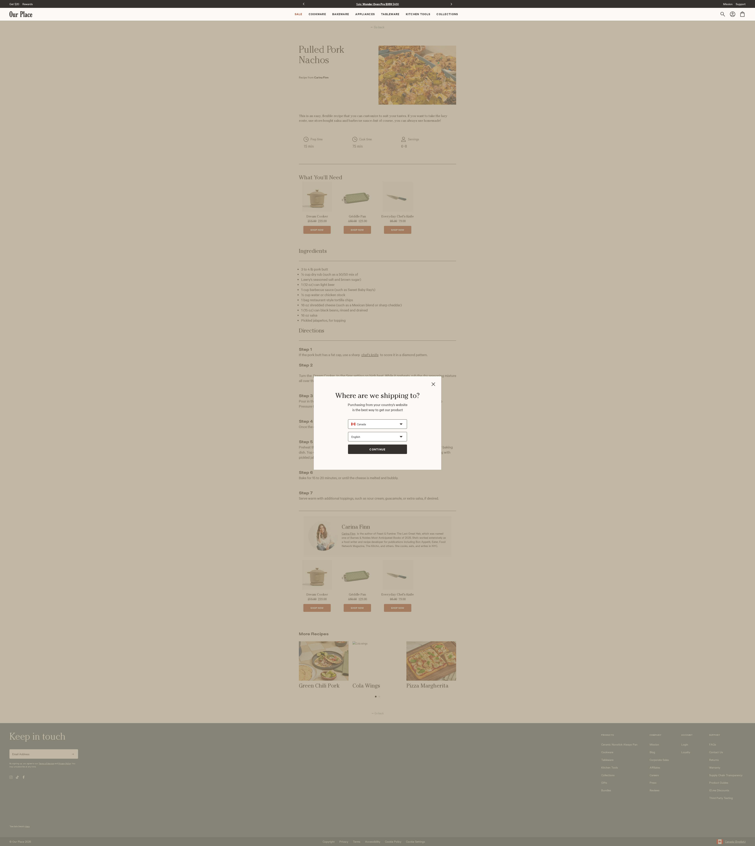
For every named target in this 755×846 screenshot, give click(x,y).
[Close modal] (433, 384)
